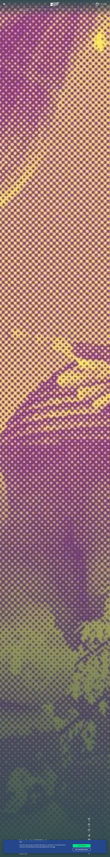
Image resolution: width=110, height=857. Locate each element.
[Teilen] (89, 835)
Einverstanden (81, 845)
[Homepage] (55, 4)
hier (54, 847)
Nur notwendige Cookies (81, 849)
